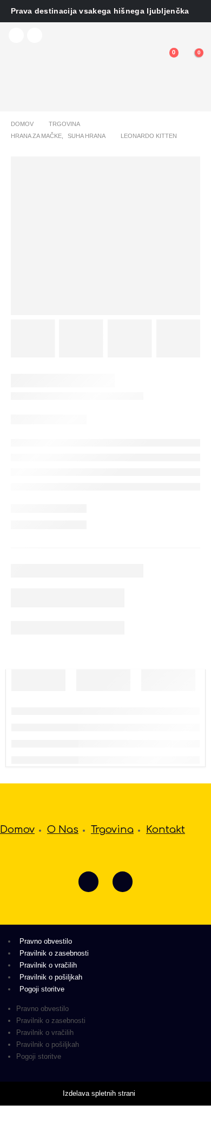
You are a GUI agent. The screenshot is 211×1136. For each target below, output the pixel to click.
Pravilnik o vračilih (48, 965)
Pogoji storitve (41, 989)
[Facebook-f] (88, 881)
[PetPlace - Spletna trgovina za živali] (54, 78)
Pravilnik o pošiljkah (50, 977)
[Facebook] (16, 35)
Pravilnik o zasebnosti (54, 953)
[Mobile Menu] (19, 64)
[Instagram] (34, 35)
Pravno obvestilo (45, 941)
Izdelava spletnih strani (100, 1093)
